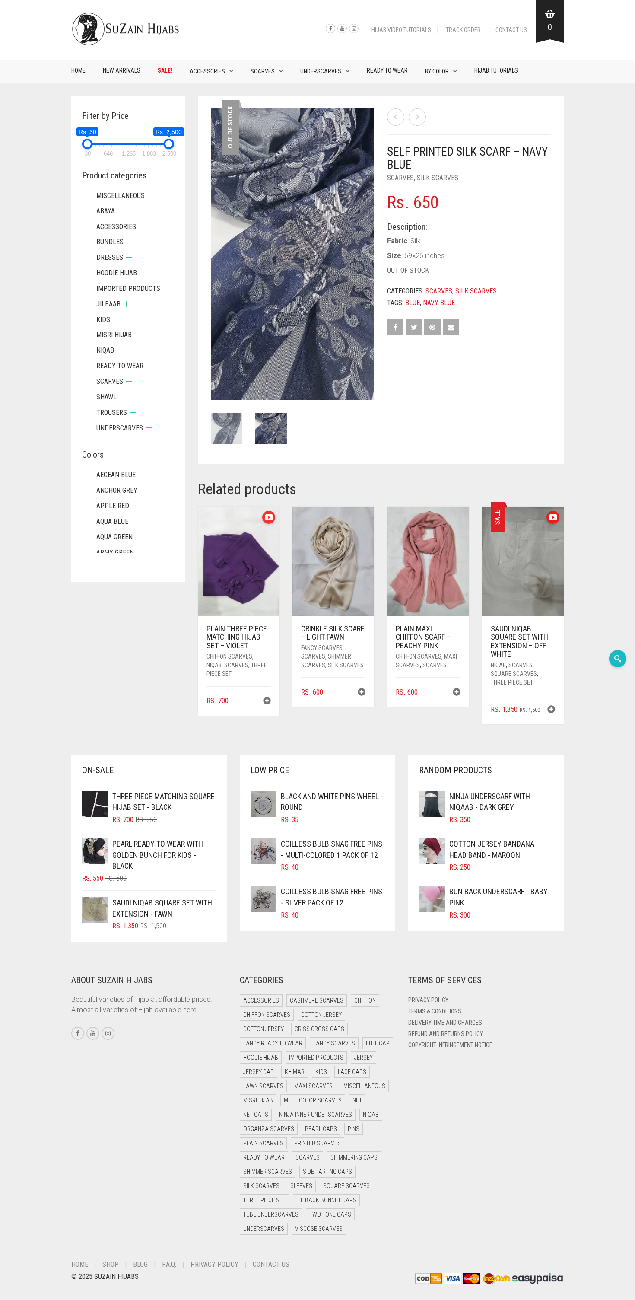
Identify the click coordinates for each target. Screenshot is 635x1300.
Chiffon (365, 1000)
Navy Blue (439, 303)
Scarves (263, 71)
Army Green (115, 552)
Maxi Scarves (313, 1086)
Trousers (111, 412)
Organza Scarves (268, 1128)
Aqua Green (114, 537)
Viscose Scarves (319, 1228)
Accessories (207, 71)
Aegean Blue (116, 475)
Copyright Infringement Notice (450, 1045)
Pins (353, 1128)
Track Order (463, 29)
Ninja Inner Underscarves (315, 1114)
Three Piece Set (512, 682)
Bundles (110, 242)
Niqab (214, 665)
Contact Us (511, 29)
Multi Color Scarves (313, 1100)
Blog (140, 1264)
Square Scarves (514, 673)
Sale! (165, 70)
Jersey (363, 1057)
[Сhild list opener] (121, 211)
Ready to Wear (387, 70)
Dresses (109, 257)
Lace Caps (352, 1071)
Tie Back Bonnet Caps (326, 1200)
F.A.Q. (169, 1264)
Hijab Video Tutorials (401, 29)
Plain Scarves (263, 1143)
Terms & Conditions (434, 1011)
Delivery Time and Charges (445, 1022)
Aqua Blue (112, 521)
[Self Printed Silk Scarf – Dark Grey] (395, 117)
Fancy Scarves (322, 647)
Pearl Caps (321, 1128)
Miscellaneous (120, 195)
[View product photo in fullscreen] (359, 385)
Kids (103, 319)
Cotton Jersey (321, 1014)
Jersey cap (258, 1071)
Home (78, 70)
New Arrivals (121, 70)
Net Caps (255, 1114)
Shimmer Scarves (267, 1171)
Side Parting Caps (327, 1171)
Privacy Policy (428, 1000)
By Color (437, 71)
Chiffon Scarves (229, 656)
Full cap (378, 1043)
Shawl (106, 397)
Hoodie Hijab (116, 273)
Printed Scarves (317, 1143)
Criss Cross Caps (319, 1029)
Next (369, 243)
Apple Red (112, 506)
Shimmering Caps (354, 1157)
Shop (110, 1264)
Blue (412, 303)
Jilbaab (108, 304)
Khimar (295, 1071)
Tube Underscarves (270, 1214)
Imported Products (128, 288)
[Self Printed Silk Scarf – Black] (417, 117)
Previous (215, 243)
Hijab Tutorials (496, 70)
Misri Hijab (114, 335)
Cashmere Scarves (316, 1000)
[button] (267, 701)
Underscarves (320, 71)
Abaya (105, 211)
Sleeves (301, 1185)
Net (357, 1100)
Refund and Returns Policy (445, 1033)
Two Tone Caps (330, 1214)
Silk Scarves (437, 178)
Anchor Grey (116, 490)
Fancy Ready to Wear (272, 1043)
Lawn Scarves (263, 1086)
